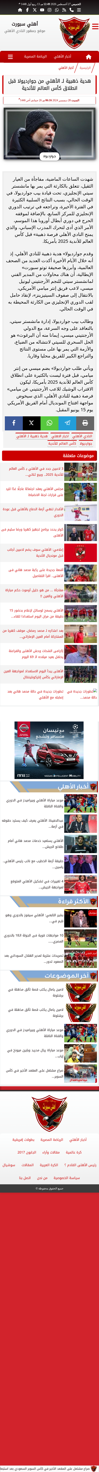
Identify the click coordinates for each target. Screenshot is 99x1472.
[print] (85, 423)
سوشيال (9, 1165)
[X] (32, 423)
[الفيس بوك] (27, 9)
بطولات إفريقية (23, 1140)
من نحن (42, 1178)
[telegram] (67, 423)
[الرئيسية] (20, 9)
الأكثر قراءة (73, 902)
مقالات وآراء (51, 1152)
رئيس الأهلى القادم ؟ (80, 1165)
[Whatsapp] (57, 9)
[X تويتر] (34, 9)
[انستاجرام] (49, 9)
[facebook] (14, 423)
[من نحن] (71, 9)
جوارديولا (86, 443)
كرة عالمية (74, 1152)
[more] (79, 9)
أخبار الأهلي (62, 56)
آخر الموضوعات (66, 976)
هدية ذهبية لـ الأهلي (32, 436)
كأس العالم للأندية (62, 443)
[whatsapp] (49, 423)
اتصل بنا (25, 1178)
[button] (6, 751)
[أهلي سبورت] (74, 33)
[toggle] (95, 26)
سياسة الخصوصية (67, 1178)
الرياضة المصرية (35, 56)
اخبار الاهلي (60, 436)
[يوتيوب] (42, 9)
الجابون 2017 (26, 1152)
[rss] (64, 9)
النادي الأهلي (82, 436)
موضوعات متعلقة (78, 456)
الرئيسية (85, 68)
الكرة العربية (49, 1165)
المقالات (28, 1165)
